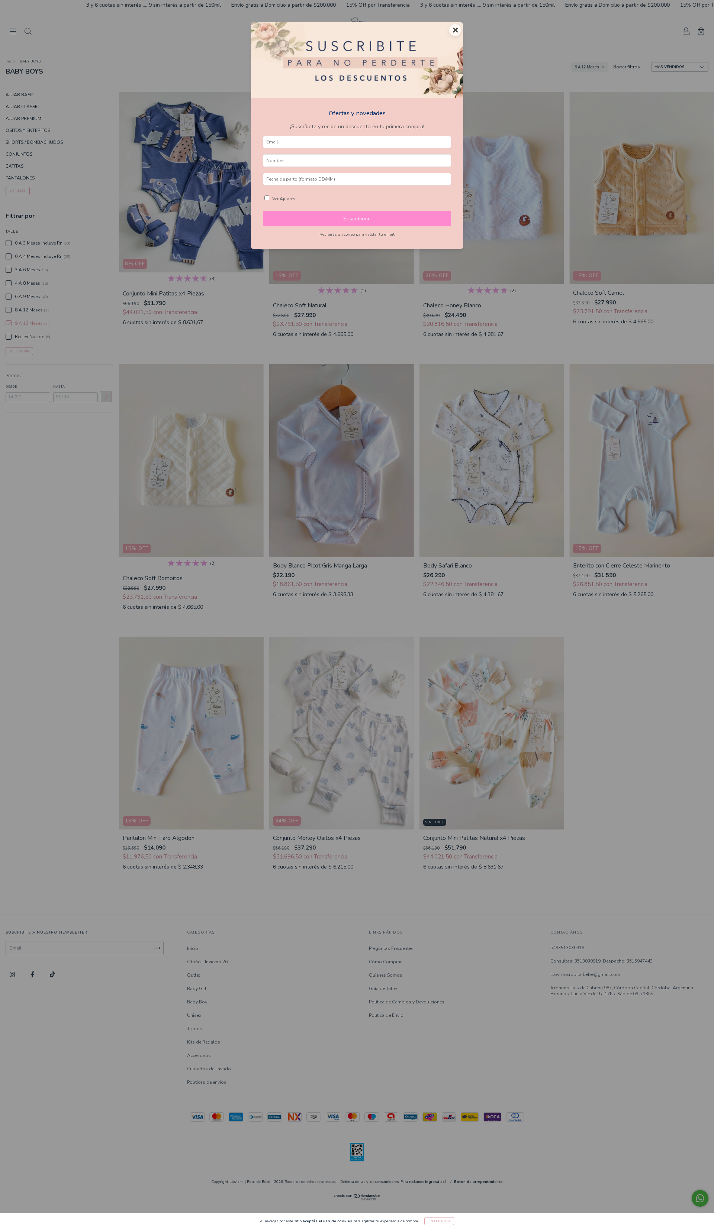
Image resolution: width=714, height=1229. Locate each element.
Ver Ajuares (284, 199)
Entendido (439, 1221)
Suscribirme (357, 218)
